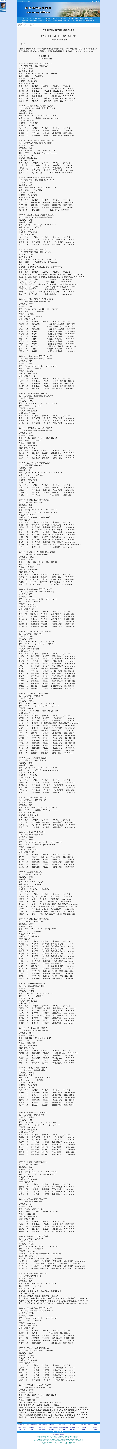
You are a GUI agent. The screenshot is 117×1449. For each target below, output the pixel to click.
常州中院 (95, 1429)
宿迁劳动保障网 (22, 1427)
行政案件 (65, 20)
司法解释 (81, 18)
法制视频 (60, 20)
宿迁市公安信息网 (31, 1427)
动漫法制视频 (82, 20)
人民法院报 (72, 1424)
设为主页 (92, 1)
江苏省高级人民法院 (85, 1424)
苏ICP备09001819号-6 (58, 1434)
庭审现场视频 (89, 20)
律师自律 (55, 20)
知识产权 (45, 20)
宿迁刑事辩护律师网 (32, 1424)
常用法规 (75, 18)
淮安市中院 (62, 1429)
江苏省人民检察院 (74, 1427)
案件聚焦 (29, 20)
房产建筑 (24, 20)
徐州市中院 (51, 1429)
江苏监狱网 (30, 1429)
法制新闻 (34, 20)
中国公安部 (83, 1427)
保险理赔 (65, 18)
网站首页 (24, 18)
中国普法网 (62, 1424)
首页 (25, 25)
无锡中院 (83, 1429)
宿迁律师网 (21, 1424)
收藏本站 (96, 1)
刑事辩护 (45, 18)
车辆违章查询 (21, 1429)
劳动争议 (91, 18)
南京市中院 (72, 1429)
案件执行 (75, 20)
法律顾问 (50, 20)
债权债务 (70, 20)
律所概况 (34, 18)
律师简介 (29, 18)
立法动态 (70, 18)
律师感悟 (40, 20)
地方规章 (86, 18)
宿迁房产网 (51, 1424)
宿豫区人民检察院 (53, 1427)
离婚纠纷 (50, 18)
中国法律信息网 (43, 1424)
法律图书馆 (42, 1429)
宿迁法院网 (95, 1427)
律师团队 (39, 18)
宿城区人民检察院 (63, 1427)
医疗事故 (60, 18)
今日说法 (95, 1424)
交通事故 (55, 18)
